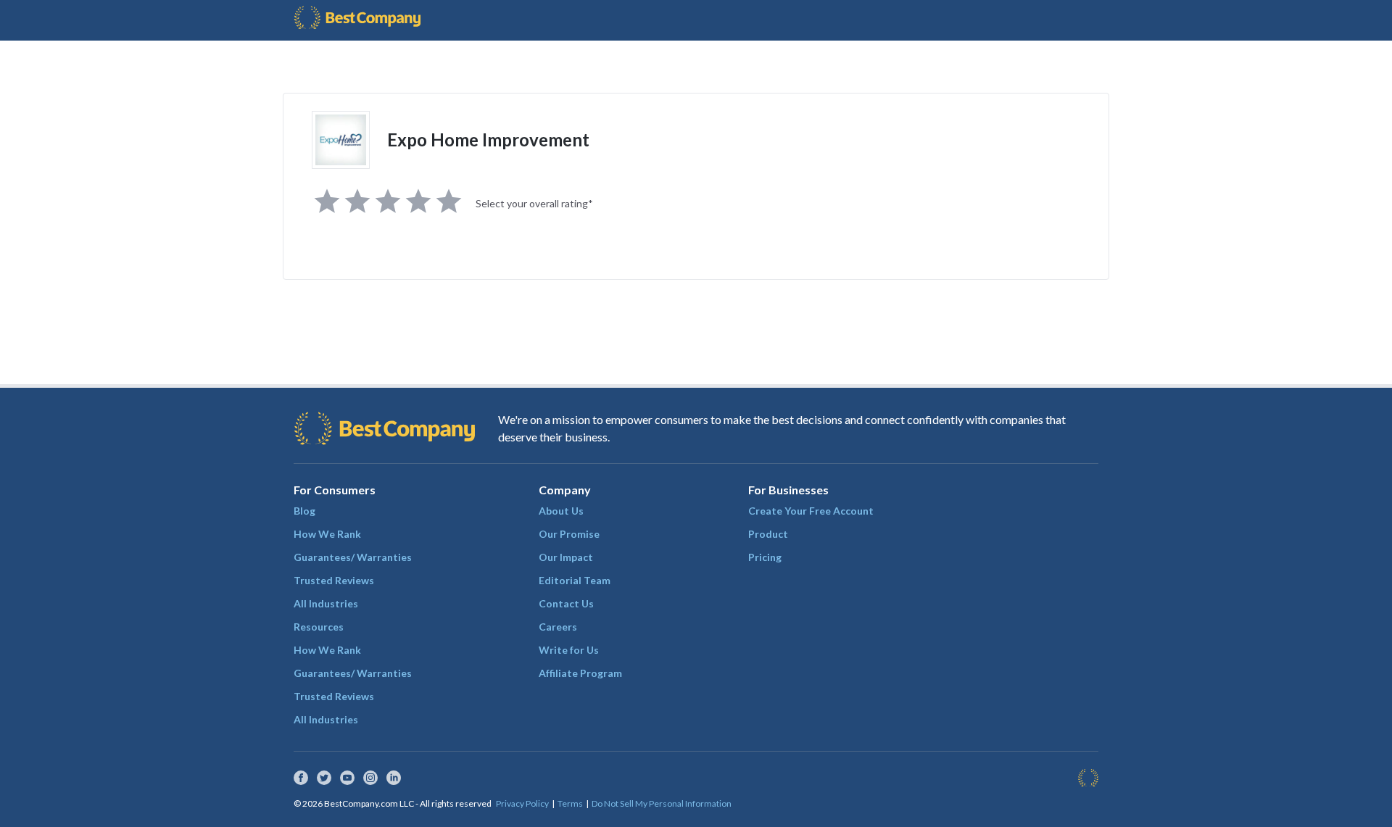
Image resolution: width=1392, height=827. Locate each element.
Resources (319, 626)
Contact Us (566, 603)
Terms (570, 803)
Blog (304, 510)
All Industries (326, 603)
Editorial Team (574, 580)
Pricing (765, 557)
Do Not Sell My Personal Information (662, 803)
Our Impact (566, 557)
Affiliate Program (580, 673)
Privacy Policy (522, 803)
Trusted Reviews (334, 580)
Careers (558, 626)
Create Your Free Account (811, 510)
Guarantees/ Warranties (353, 557)
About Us (561, 510)
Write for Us (569, 650)
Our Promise (569, 534)
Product (768, 534)
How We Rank (327, 534)
